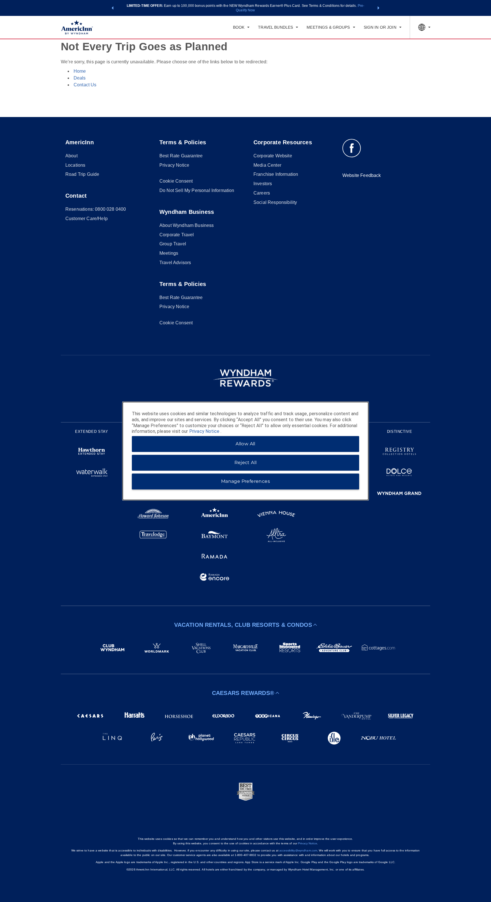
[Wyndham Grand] (399, 494)
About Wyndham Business (186, 225)
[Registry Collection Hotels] (399, 452)
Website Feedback (361, 175)
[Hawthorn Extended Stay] (91, 452)
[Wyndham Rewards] (245, 378)
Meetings (168, 253)
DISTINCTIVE (399, 431)
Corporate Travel (176, 234)
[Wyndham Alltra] (276, 536)
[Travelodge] (153, 536)
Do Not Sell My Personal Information (196, 190)
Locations (75, 165)
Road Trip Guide (82, 174)
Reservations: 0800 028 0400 (95, 209)
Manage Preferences (245, 481)
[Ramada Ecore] (214, 578)
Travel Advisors (175, 262)
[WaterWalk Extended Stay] (91, 473)
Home (80, 71)
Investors (262, 183)
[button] (112, 8)
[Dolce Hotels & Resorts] (399, 473)
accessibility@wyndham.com (298, 850)
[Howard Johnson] (153, 515)
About (71, 155)
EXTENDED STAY (91, 431)
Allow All (245, 444)
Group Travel (172, 243)
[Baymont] (214, 536)
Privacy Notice (174, 165)
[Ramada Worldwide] (214, 557)
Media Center (267, 165)
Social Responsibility (275, 202)
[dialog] (245, 451)
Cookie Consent (176, 181)
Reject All (245, 462)
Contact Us (85, 84)
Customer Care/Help (86, 218)
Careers (261, 193)
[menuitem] (241, 27)
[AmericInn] (214, 515)
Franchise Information (275, 174)
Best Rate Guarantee (181, 155)
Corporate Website (272, 155)
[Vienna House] (276, 515)
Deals (80, 78)
